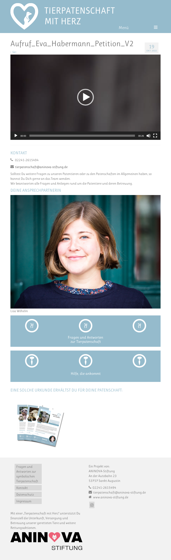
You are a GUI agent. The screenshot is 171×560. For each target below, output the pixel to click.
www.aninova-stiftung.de (110, 497)
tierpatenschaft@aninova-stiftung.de (41, 167)
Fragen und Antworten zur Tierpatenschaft (85, 339)
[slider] (82, 136)
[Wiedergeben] (16, 136)
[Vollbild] (155, 136)
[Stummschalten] (148, 136)
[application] (85, 97)
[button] (85, 97)
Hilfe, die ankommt (86, 373)
